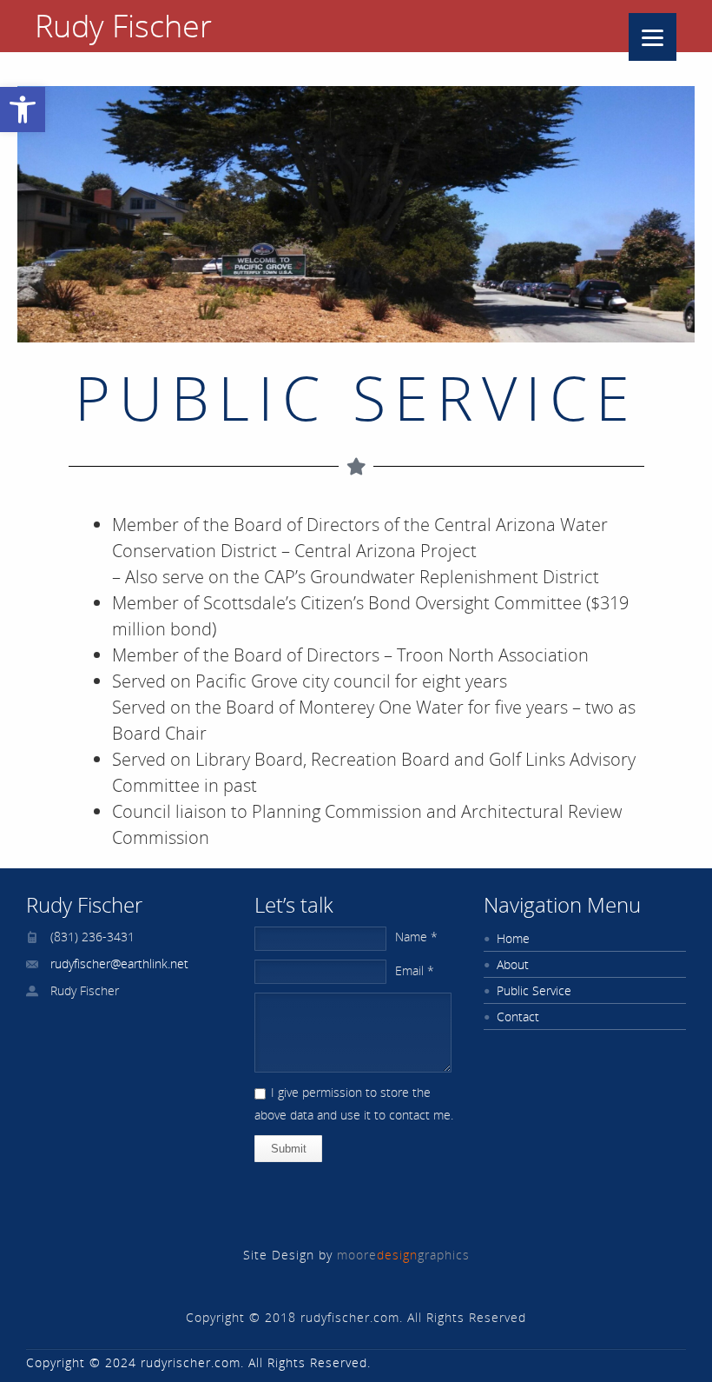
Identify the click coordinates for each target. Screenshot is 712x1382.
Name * (416, 936)
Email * (414, 970)
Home (513, 938)
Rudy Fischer (123, 26)
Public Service (534, 990)
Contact (518, 1016)
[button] (22, 109)
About (513, 964)
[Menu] (652, 37)
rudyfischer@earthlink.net (119, 963)
